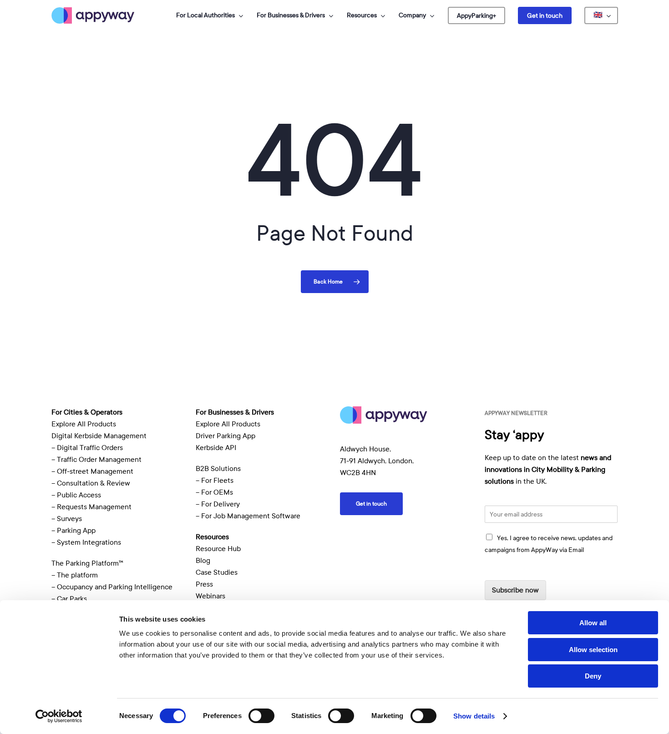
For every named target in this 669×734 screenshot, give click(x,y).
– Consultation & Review (91, 483)
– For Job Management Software (248, 516)
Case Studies (217, 572)
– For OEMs (214, 492)
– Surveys (66, 519)
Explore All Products (83, 424)
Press (204, 584)
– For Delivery (218, 504)
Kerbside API (216, 448)
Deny (593, 676)
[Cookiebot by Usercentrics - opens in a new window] (59, 716)
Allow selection (593, 649)
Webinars (210, 596)
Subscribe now (515, 590)
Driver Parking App (225, 436)
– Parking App (73, 530)
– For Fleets (214, 480)
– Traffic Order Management (96, 460)
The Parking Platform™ (87, 563)
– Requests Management (91, 507)
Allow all (593, 623)
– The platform (74, 575)
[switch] (261, 716)
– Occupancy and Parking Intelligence (111, 587)
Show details (474, 716)
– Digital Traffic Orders (87, 448)
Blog (203, 561)
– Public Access (76, 495)
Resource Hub (218, 549)
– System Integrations (86, 542)
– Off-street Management (92, 471)
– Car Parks (69, 599)
